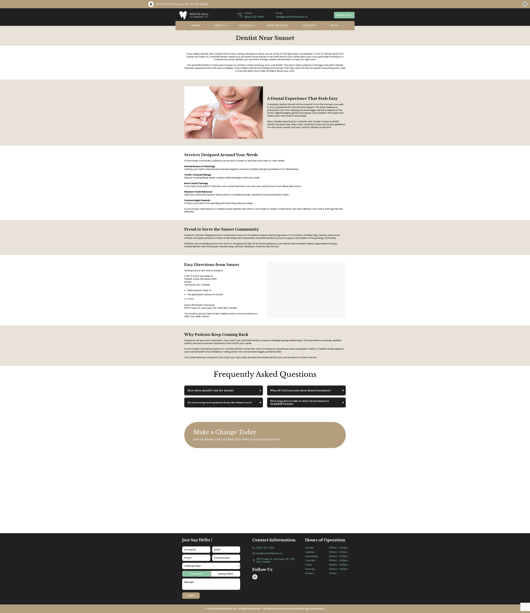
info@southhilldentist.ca (269, 553)
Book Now (344, 15)
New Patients (277, 25)
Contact (309, 25)
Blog (335, 25)
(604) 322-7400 (237, 439)
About (219, 25)
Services (246, 25)
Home (195, 25)
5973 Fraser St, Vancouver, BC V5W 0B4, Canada (275, 561)
